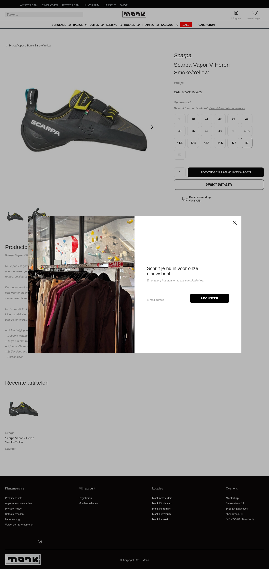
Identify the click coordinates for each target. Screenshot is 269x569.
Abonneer (209, 298)
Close (234, 222)
